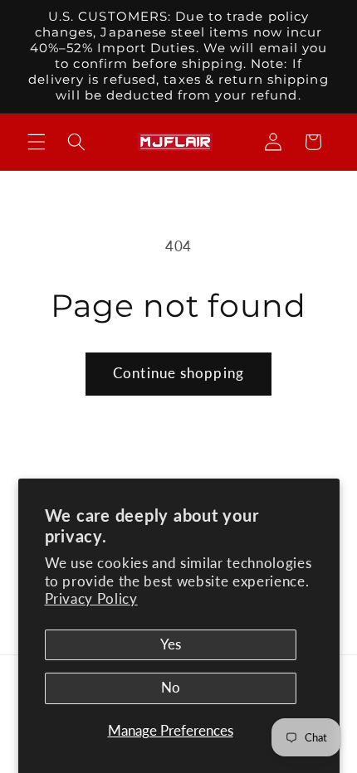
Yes (170, 644)
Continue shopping (178, 373)
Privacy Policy (91, 599)
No (170, 687)
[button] (36, 142)
